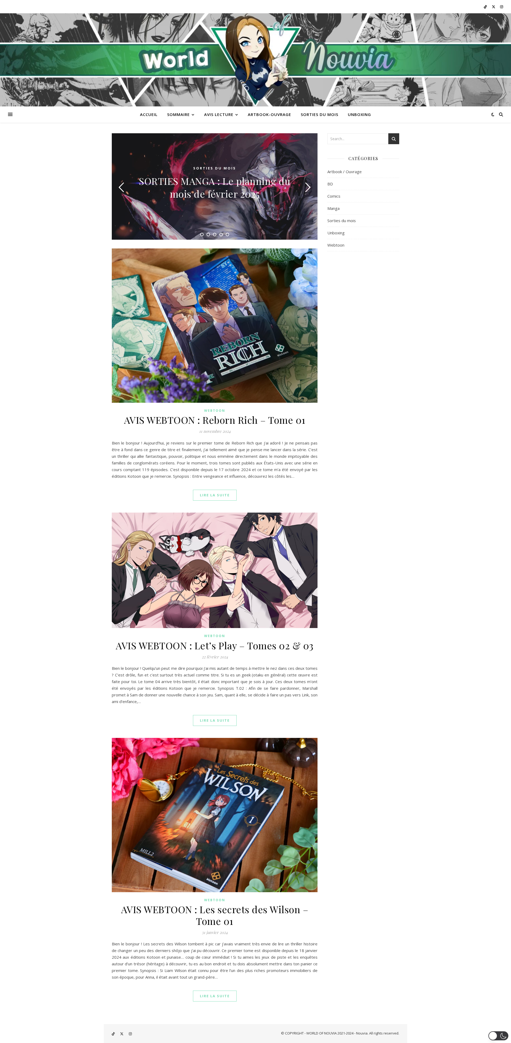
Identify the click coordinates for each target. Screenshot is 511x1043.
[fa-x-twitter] (494, 6)
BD (330, 183)
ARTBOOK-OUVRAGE (269, 114)
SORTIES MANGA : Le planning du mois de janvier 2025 (214, 187)
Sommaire (178, 114)
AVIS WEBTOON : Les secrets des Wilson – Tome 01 (214, 915)
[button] (498, 1035)
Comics (333, 196)
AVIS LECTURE (218, 114)
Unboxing (336, 232)
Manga (333, 208)
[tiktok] (486, 6)
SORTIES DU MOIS (319, 114)
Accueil (149, 114)
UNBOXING (359, 114)
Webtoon (214, 410)
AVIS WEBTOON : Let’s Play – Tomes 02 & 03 (215, 645)
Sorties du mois (214, 168)
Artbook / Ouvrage (344, 171)
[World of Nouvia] (255, 59)
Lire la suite (215, 495)
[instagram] (501, 6)
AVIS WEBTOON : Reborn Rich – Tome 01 (215, 419)
